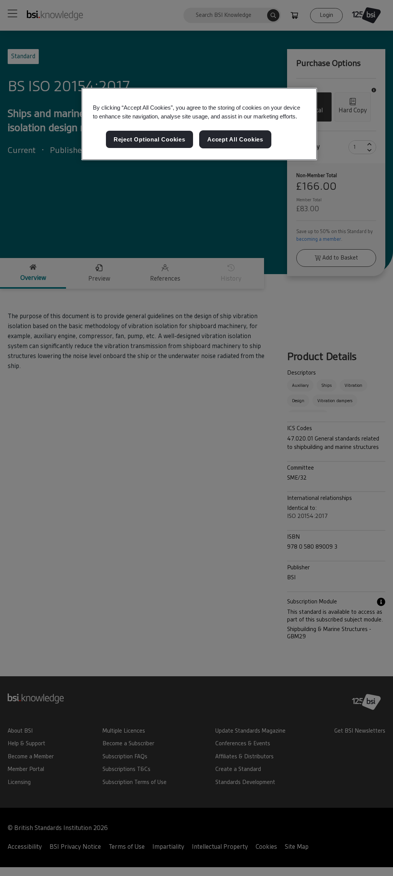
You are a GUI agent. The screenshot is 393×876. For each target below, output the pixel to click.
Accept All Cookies (235, 139)
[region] (199, 124)
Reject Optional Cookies (149, 139)
